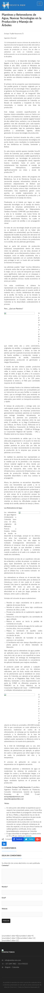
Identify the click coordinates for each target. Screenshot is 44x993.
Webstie (4, 909)
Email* (4, 898)
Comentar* (5, 865)
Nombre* (5, 887)
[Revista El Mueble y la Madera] (13, 5)
